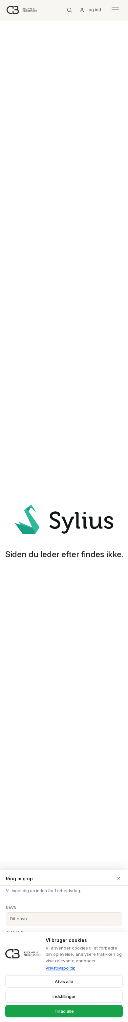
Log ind (93, 9)
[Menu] (115, 10)
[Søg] (69, 10)
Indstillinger (64, 996)
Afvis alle (64, 981)
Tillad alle (64, 1011)
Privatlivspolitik (60, 968)
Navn (11, 907)
